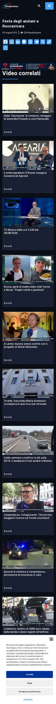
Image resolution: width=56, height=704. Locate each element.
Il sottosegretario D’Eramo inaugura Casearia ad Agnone (25, 174)
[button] (51, 639)
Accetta (29, 674)
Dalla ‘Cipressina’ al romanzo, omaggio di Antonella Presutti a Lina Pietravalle (27, 117)
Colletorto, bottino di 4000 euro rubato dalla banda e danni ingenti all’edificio (26, 630)
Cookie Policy (28, 699)
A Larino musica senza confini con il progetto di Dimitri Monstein (25, 345)
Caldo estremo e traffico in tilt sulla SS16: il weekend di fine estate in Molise (28, 459)
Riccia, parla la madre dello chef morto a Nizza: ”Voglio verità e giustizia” (27, 288)
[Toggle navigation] (49, 6)
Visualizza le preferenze (30, 692)
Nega (29, 683)
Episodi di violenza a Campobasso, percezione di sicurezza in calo (25, 573)
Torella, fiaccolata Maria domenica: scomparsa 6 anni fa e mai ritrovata (25, 402)
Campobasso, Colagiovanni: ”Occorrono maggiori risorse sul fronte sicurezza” (28, 516)
